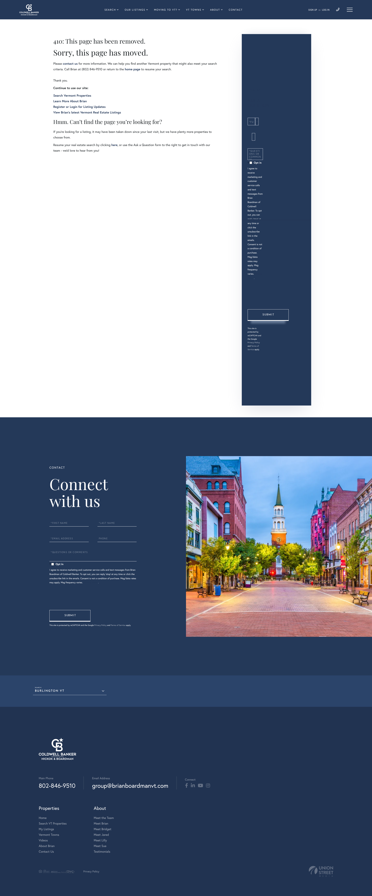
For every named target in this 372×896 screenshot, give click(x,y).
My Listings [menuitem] (46, 829)
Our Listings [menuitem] (135, 9)
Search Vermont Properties (72, 96)
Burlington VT (49, 691)
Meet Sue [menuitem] (100, 846)
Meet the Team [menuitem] (104, 818)
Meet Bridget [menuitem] (102, 829)
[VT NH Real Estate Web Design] (321, 871)
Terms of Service (118, 625)
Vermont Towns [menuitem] (49, 835)
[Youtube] (200, 785)
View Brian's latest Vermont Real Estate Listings (87, 112)
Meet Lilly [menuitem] (100, 840)
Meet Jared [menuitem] (101, 835)
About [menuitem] (215, 9)
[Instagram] (208, 785)
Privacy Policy (254, 342)
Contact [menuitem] (236, 9)
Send (268, 315)
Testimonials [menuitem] (102, 852)
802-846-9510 (57, 785)
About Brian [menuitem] (47, 846)
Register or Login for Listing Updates (79, 107)
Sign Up (312, 10)
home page (132, 69)
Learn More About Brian (70, 101)
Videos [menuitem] (43, 840)
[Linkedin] (193, 785)
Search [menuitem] (110, 9)
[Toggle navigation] (350, 10)
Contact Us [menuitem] (46, 852)
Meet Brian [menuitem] (101, 823)
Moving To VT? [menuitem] (165, 9)
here (114, 145)
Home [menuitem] (42, 818)
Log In (326, 10)
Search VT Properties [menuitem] (53, 823)
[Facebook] (186, 785)
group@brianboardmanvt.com (130, 785)
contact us (70, 64)
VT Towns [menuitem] (194, 9)
